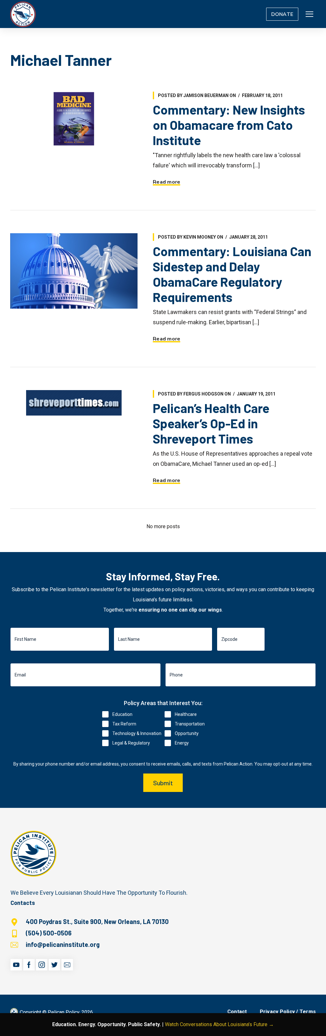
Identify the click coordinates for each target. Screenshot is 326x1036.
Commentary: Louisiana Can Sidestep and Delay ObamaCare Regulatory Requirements (232, 273)
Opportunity (187, 733)
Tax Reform (124, 723)
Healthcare (186, 714)
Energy (182, 743)
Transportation (190, 723)
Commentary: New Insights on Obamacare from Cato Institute (229, 125)
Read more (166, 182)
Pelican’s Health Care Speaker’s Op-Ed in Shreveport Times (211, 423)
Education (122, 714)
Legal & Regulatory (131, 743)
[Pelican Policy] (23, 14)
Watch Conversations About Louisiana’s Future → (219, 1024)
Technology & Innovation (136, 733)
